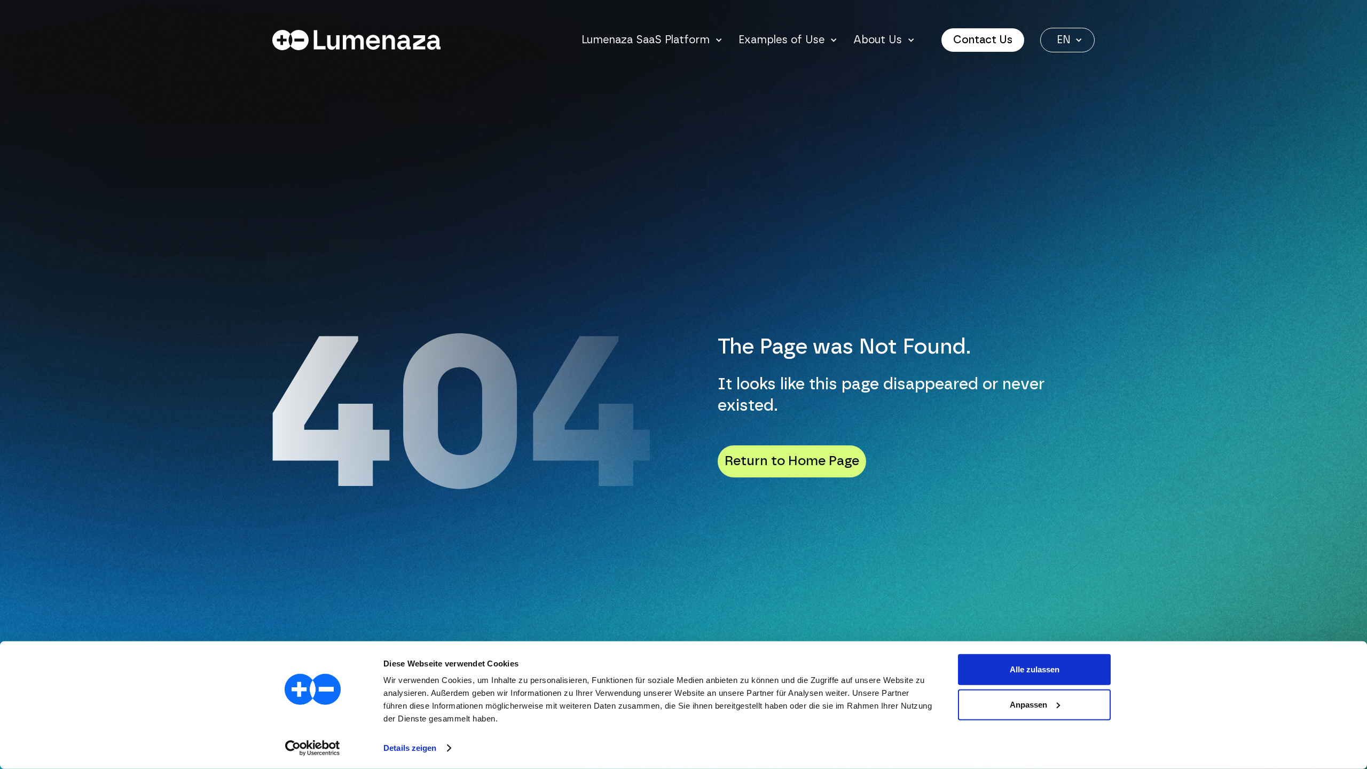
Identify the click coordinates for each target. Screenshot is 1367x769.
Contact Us (982, 40)
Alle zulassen (1034, 669)
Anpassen (1028, 704)
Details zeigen (409, 747)
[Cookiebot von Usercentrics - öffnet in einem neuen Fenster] (312, 748)
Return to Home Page (792, 461)
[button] (652, 40)
